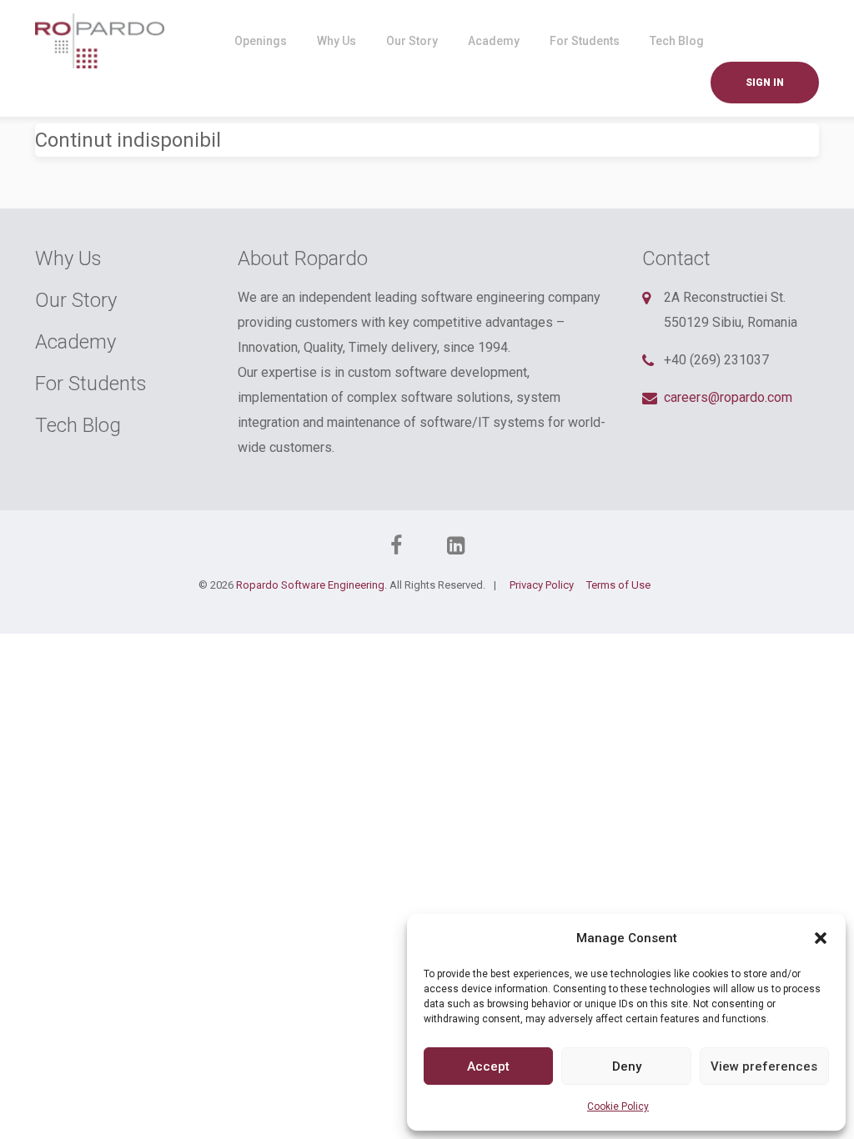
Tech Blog (677, 41)
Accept (488, 1066)
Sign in (765, 82)
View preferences (764, 1066)
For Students (585, 41)
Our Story (412, 41)
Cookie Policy (618, 1106)
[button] (820, 938)
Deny (626, 1066)
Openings (260, 41)
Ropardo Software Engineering (310, 585)
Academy (494, 41)
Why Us (336, 41)
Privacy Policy (542, 585)
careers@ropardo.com (728, 397)
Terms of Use (618, 585)
